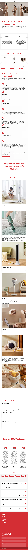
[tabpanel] (5, 458)
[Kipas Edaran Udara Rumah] (5, 63)
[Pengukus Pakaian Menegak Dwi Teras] (14, 63)
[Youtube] (5, 519)
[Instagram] (3, 519)
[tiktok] (4, 519)
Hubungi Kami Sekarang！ (6, 156)
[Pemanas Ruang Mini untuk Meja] (23, 63)
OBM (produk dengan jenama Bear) (6, 533)
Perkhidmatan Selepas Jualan (6, 535)
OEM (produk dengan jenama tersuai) (7, 534)
